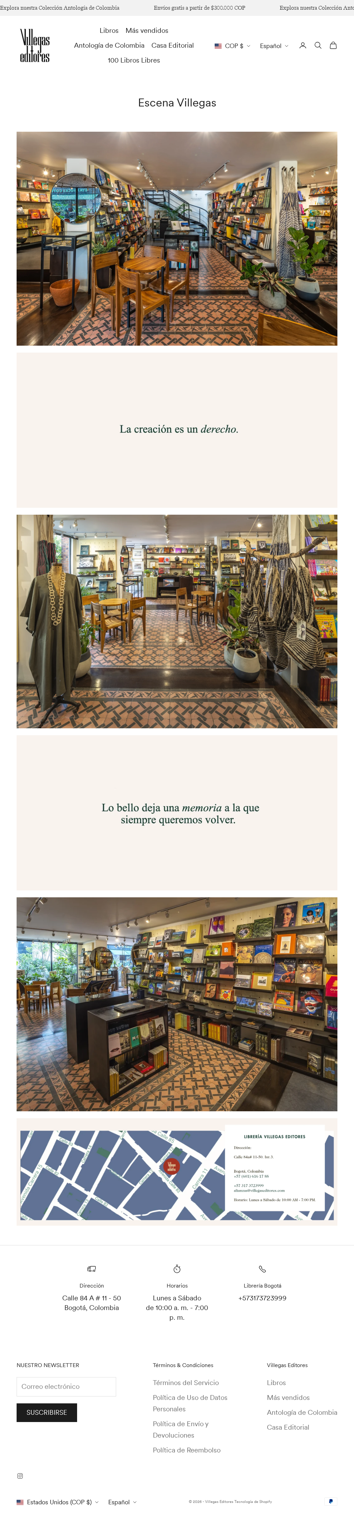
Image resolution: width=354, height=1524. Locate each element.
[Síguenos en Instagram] (20, 1475)
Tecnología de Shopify (253, 1501)
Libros (109, 30)
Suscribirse (47, 1413)
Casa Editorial (172, 45)
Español (270, 45)
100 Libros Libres (134, 60)
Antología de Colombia (109, 45)
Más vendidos (146, 30)
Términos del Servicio (186, 1382)
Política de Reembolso (187, 1450)
